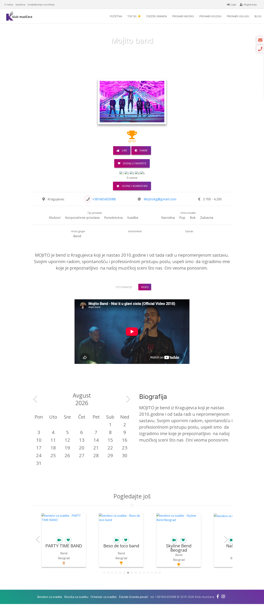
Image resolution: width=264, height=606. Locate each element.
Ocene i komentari (134, 186)
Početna (116, 16)
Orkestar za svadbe (104, 597)
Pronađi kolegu (210, 16)
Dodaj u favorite (134, 163)
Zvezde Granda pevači (133, 597)
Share (143, 150)
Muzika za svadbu (76, 597)
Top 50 (132, 16)
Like (124, 150)
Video (145, 287)
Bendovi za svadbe (49, 597)
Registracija (250, 4)
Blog (257, 16)
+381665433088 (104, 199)
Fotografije (124, 287)
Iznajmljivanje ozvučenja (41, 4)
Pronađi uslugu (238, 16)
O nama (8, 4)
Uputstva (20, 4)
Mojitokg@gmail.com (160, 199)
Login (233, 4)
